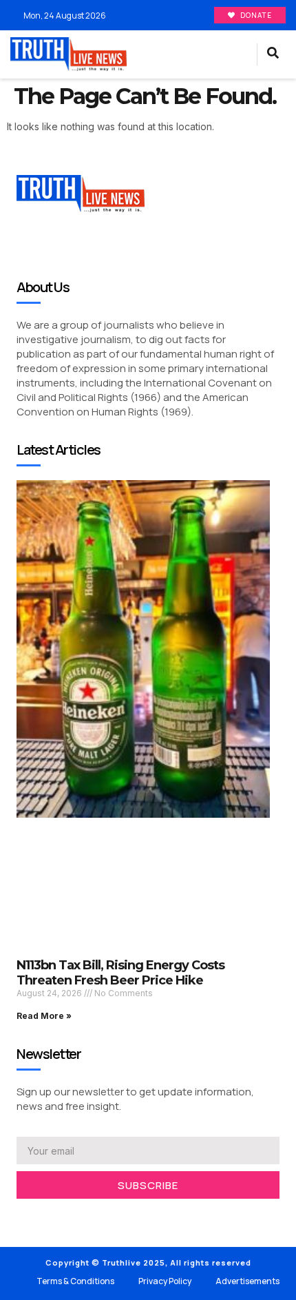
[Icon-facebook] (21, 1217)
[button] (234, 54)
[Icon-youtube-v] (82, 1217)
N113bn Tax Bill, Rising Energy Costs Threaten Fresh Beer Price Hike (120, 973)
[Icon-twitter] (41, 1217)
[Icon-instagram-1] (62, 1217)
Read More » (44, 1016)
